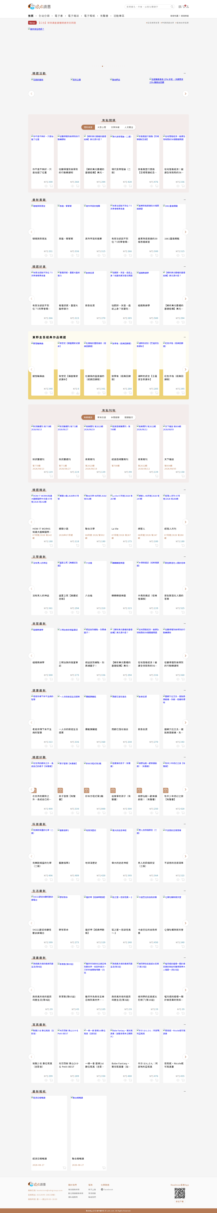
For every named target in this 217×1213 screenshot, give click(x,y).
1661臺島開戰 (171, 238)
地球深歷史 (91, 862)
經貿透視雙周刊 (120, 459)
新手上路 (92, 1189)
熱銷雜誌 (88, 417)
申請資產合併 (168, 22)
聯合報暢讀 (78, 1158)
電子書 (59, 16)
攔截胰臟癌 (91, 729)
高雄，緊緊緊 (66, 238)
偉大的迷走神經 (120, 862)
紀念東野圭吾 (153, 22)
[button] (31, 94)
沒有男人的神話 (41, 595)
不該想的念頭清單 (173, 862)
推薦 (31, 16)
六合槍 (88, 595)
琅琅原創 (185, 15)
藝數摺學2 (64, 862)
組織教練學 (144, 305)
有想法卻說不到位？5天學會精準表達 (121, 242)
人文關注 (129, 127)
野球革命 (63, 929)
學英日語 (101, 417)
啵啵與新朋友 (40, 238)
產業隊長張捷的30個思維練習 (147, 240)
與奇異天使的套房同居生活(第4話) (42, 998)
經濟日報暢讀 (40, 1158)
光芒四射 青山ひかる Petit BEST (69, 1065)
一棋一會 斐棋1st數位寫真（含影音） (94, 1066)
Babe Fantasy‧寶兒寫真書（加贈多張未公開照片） (121, 1066)
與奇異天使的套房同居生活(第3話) (121, 998)
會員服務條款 (74, 1189)
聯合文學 (90, 528)
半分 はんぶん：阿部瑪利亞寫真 (148, 1065)
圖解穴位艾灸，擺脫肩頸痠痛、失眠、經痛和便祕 (173, 732)
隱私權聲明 (73, 1197)
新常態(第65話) (67, 996)
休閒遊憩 (115, 417)
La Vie (115, 528)
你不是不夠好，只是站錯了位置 (42, 170)
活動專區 (119, 16)
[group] (108, 48)
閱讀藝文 (129, 417)
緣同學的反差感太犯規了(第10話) (147, 998)
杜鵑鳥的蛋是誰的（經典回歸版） (94, 377)
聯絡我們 (92, 1197)
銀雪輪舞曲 (38, 376)
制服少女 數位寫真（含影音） (42, 1065)
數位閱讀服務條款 (75, 1193)
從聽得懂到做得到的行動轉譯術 (68, 170)
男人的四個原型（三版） (146, 864)
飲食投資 (90, 305)
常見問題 (92, 1193)
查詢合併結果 (183, 22)
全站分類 (44, 16)
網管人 (141, 528)
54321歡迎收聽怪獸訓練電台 (42, 931)
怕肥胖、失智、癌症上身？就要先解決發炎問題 (121, 309)
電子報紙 (89, 16)
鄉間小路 (63, 528)
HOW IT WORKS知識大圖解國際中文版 (42, 532)
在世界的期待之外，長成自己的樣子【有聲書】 (42, 799)
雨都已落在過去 (120, 729)
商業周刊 (90, 459)
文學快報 (115, 127)
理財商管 (88, 127)
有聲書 (104, 16)
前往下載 (180, 1201)
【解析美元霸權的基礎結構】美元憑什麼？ (94, 172)
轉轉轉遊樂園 (119, 595)
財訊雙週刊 (38, 459)
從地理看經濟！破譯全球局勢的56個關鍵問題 (174, 172)
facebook (108, 1189)
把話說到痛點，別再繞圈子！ (94, 664)
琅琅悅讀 (174, 15)
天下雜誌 (169, 459)
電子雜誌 (73, 16)
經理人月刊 (170, 528)
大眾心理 (101, 127)
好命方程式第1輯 (94, 796)
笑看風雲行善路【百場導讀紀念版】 (146, 172)
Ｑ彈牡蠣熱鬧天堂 (173, 929)
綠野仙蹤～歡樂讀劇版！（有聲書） (147, 797)
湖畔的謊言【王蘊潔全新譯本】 (147, 377)
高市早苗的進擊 (93, 238)
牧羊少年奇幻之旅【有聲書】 (173, 797)
